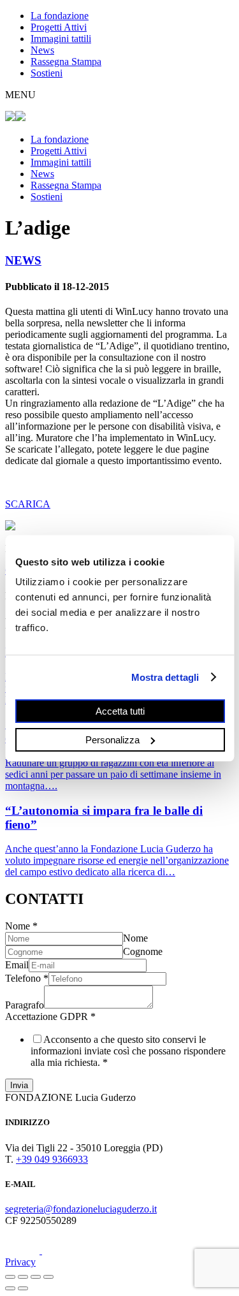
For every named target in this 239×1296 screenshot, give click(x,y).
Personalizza (112, 739)
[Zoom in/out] (48, 1277)
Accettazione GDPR (50, 1016)
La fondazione (60, 15)
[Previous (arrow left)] (10, 1288)
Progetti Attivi (59, 27)
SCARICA (27, 504)
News (42, 50)
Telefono (26, 978)
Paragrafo (24, 1005)
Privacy (20, 1261)
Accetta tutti (119, 711)
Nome (21, 926)
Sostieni (46, 73)
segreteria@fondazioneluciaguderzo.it (81, 1209)
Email (17, 964)
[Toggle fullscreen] (36, 1277)
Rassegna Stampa (66, 61)
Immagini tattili (61, 38)
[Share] (23, 1277)
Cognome (143, 951)
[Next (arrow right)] (23, 1288)
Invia (19, 1085)
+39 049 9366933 (52, 1159)
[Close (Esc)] (10, 1277)
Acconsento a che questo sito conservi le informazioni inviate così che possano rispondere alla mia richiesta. (128, 1051)
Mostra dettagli (165, 676)
